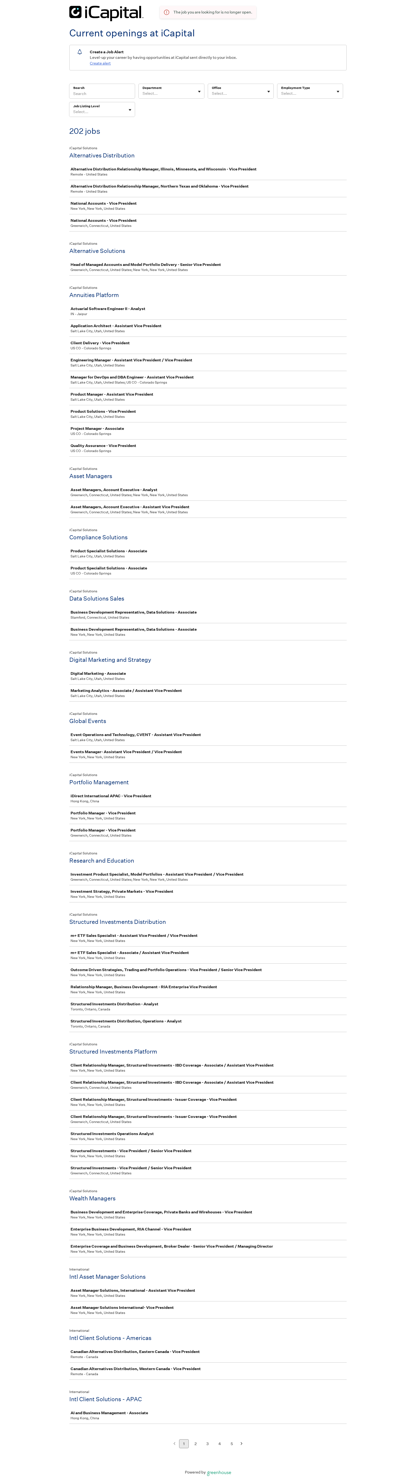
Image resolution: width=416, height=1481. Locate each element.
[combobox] (212, 93)
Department (152, 88)
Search (78, 88)
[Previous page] (174, 1444)
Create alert (100, 63)
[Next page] (241, 1444)
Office (216, 88)
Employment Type (295, 88)
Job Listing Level (86, 106)
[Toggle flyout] (199, 92)
